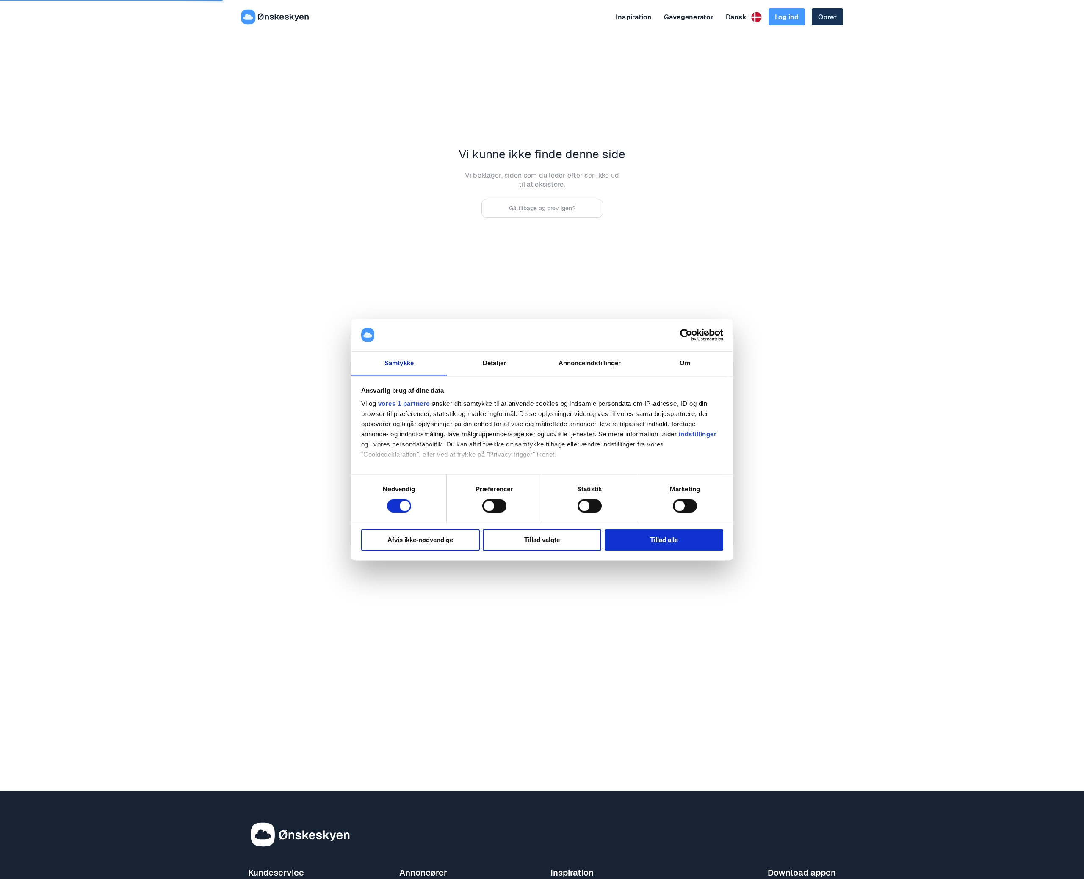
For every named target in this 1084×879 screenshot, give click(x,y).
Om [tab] (685, 362)
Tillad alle (664, 539)
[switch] (494, 506)
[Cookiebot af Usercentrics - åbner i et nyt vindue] (686, 334)
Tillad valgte (542, 539)
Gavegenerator (689, 17)
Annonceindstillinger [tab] (590, 362)
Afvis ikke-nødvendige (420, 539)
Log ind (787, 17)
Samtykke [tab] (399, 362)
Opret (827, 17)
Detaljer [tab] (494, 362)
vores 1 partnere (404, 404)
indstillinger (698, 434)
